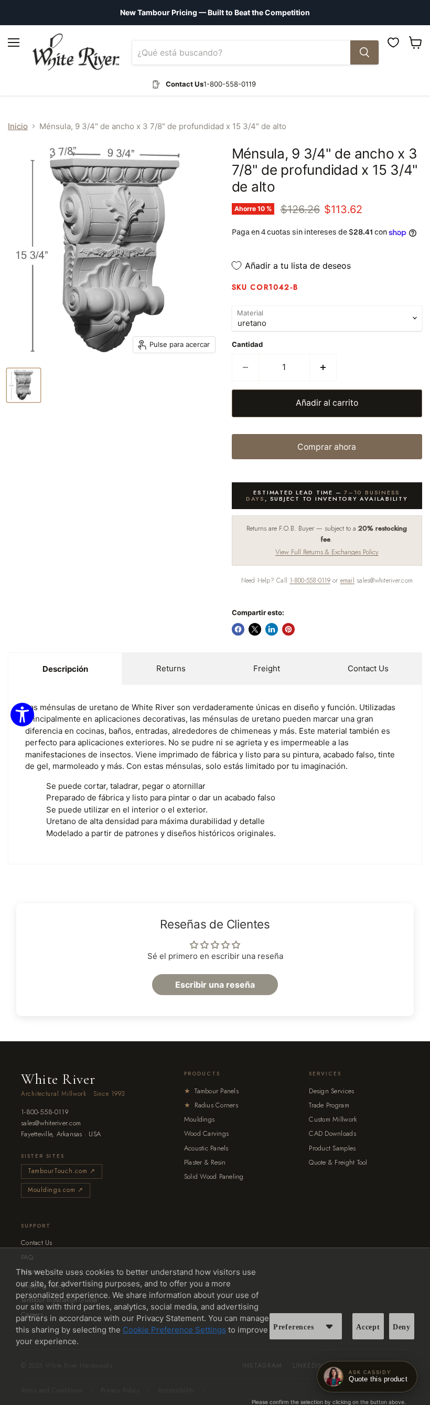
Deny (402, 1327)
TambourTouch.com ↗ (61, 1171)
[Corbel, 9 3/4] (23, 385)
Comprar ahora (326, 447)
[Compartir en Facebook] (238, 629)
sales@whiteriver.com (51, 1123)
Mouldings (199, 1119)
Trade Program (329, 1105)
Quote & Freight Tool (338, 1162)
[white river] (76, 52)
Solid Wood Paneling (214, 1176)
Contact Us (368, 668)
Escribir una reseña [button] (215, 984)
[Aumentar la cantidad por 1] (323, 367)
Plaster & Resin (205, 1162)
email (347, 580)
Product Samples (332, 1148)
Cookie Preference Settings (174, 1330)
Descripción (65, 669)
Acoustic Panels (206, 1148)
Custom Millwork (333, 1119)
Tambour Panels (211, 1091)
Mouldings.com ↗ (55, 1190)
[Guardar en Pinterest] (288, 629)
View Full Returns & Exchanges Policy (327, 552)
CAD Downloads (332, 1133)
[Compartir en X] (255, 629)
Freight (266, 668)
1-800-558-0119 (309, 580)
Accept (368, 1327)
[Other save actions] (329, 1326)
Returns (171, 668)
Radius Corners (211, 1105)
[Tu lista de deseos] (393, 42)
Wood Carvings (206, 1133)
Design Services (331, 1091)
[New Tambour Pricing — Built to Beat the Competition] (215, 13)
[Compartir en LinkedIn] (271, 629)
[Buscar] (364, 52)
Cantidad (247, 344)
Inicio (18, 126)
